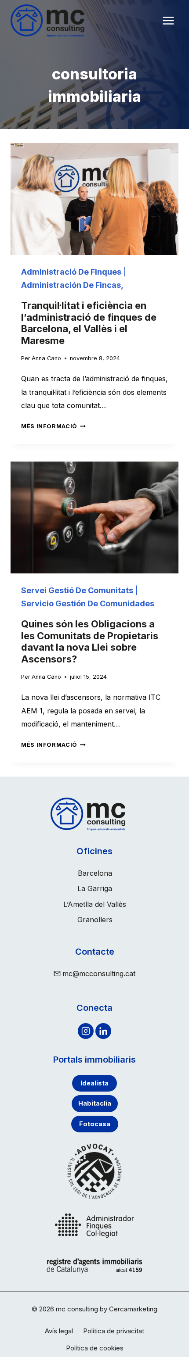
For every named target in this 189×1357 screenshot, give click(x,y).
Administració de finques (71, 271)
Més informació (53, 426)
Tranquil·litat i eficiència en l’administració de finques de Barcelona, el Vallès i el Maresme (88, 323)
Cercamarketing (133, 1309)
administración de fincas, (72, 285)
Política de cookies (95, 1348)
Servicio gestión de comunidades (87, 603)
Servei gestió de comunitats (77, 590)
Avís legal (59, 1331)
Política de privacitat (113, 1331)
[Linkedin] (103, 1031)
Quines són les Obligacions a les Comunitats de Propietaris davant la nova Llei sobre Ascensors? (89, 641)
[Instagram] (86, 1031)
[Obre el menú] (168, 21)
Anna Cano (46, 358)
